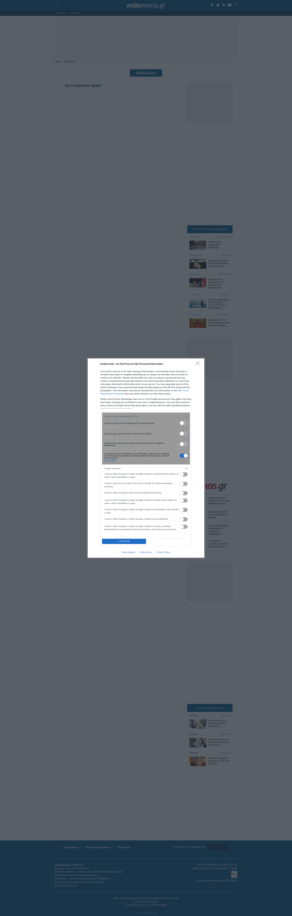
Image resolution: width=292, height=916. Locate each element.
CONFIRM (124, 541)
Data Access (146, 552)
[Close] (199, 364)
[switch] (184, 423)
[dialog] (146, 458)
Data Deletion (128, 552)
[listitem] (146, 416)
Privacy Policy (163, 552)
